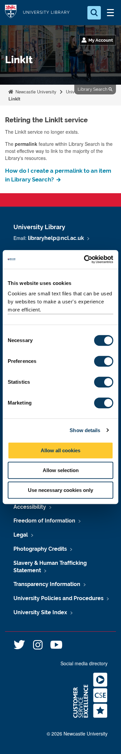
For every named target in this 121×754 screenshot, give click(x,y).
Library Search (93, 89)
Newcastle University (35, 91)
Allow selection (61, 470)
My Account (100, 40)
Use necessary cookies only (60, 490)
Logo (10, 12)
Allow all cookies (60, 450)
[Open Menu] (110, 12)
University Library (46, 12)
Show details (85, 430)
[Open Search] (94, 12)
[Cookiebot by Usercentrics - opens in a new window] (85, 259)
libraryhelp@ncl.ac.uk (56, 238)
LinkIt (14, 98)
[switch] (103, 361)
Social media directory (84, 663)
